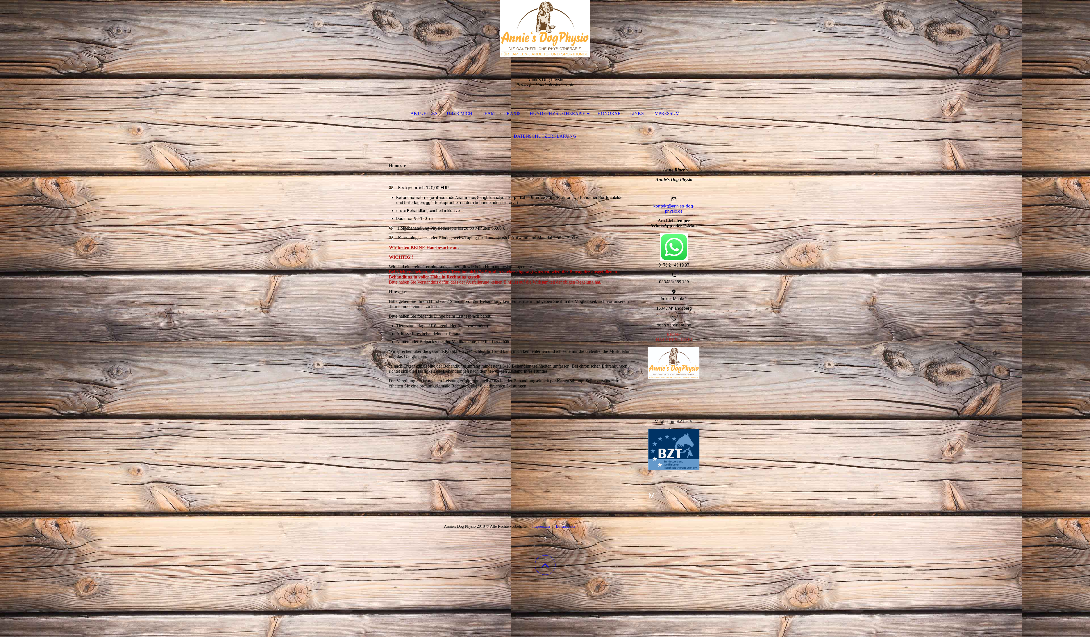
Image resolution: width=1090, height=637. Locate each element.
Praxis (512, 113)
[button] (545, 565)
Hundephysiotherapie (557, 113)
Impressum (666, 113)
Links (637, 113)
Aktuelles (423, 113)
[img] (545, 28)
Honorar (609, 113)
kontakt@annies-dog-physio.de (674, 209)
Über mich (459, 113)
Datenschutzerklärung (545, 136)
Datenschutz (565, 526)
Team (488, 113)
